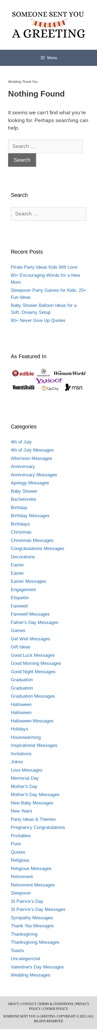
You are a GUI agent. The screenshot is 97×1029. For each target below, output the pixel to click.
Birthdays (20, 524)
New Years (21, 811)
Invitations (21, 753)
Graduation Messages (33, 696)
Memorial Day (25, 778)
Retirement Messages (33, 885)
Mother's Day (24, 786)
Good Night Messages (33, 671)
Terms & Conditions (55, 1004)
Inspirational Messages (34, 745)
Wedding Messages (30, 975)
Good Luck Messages (33, 655)
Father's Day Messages (34, 622)
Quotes (18, 852)
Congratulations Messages (37, 548)
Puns (16, 843)
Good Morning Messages (36, 663)
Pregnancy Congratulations (38, 827)
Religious (20, 860)
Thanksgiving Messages (35, 942)
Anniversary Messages (34, 474)
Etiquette (20, 597)
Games (18, 630)
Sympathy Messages (32, 917)
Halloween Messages (32, 720)
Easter (17, 564)
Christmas (21, 532)
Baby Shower (24, 491)
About (13, 1004)
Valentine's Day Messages (37, 967)
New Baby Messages (32, 803)
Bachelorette (23, 499)
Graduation (22, 679)
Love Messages (27, 770)
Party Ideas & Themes (33, 819)
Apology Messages (30, 482)
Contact (28, 1004)
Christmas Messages (32, 540)
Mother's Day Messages (35, 794)
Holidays (19, 729)
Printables (21, 835)
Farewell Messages (30, 614)
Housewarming (26, 737)
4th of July (21, 442)
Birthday (19, 507)
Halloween (21, 704)
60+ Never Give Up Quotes (38, 320)
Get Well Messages (30, 638)
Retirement (22, 876)
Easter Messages (28, 581)
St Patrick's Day (27, 901)
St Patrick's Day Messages (38, 909)
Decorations (23, 556)
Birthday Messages (30, 515)
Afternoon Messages (31, 458)
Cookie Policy (55, 1009)
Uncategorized (25, 958)
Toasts (17, 950)
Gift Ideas (20, 647)
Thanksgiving (24, 934)
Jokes (17, 761)
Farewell (19, 606)
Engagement (23, 589)
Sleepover (21, 893)
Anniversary (23, 466)
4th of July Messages (32, 450)
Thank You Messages (32, 925)
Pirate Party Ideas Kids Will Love (44, 267)
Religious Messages (31, 868)
